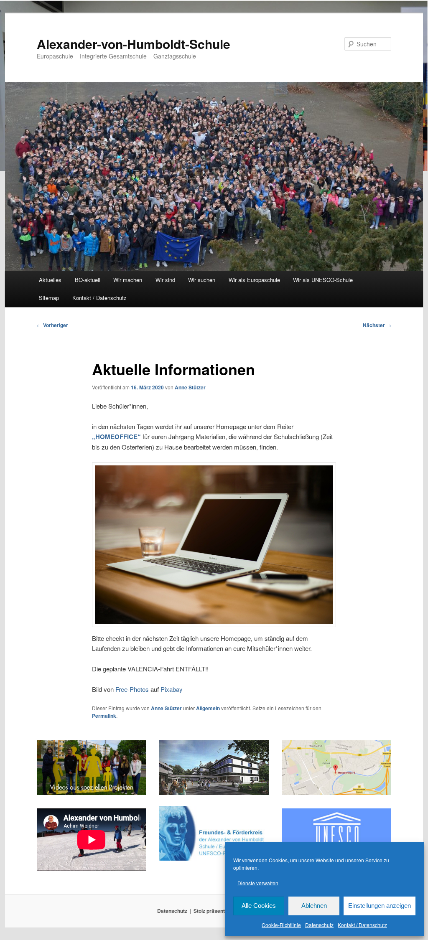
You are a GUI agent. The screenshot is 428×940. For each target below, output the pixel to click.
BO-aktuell (87, 280)
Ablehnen (314, 905)
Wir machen (127, 280)
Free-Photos (132, 689)
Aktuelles (50, 280)
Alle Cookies (259, 905)
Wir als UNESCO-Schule (323, 280)
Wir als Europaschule (254, 280)
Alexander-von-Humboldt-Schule (133, 44)
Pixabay (171, 689)
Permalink (104, 715)
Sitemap (49, 298)
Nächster (377, 325)
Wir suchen (201, 280)
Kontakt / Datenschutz (362, 924)
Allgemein (208, 708)
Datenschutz (319, 924)
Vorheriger (52, 325)
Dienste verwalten (257, 883)
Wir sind (165, 280)
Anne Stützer (190, 387)
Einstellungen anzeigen (379, 905)
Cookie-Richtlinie (281, 924)
